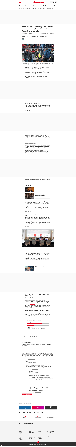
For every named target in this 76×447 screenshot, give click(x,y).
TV (43, 5)
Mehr (54, 5)
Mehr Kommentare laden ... (27, 394)
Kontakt (39, 433)
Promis (34, 5)
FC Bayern (20, 431)
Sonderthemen (40, 438)
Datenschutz (49, 430)
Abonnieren (39, 430)
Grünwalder (47, 298)
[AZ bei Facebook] (47, 438)
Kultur (50, 5)
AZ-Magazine (39, 437)
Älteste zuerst (31, 347)
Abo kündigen (49, 432)
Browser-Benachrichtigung (32, 432)
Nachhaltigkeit (21, 439)
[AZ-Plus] (20, 2)
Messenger (30, 430)
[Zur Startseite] (38, 3)
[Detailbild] (52, 45)
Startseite (20, 8)
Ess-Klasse (30, 433)
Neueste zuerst (25, 347)
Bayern (26, 5)
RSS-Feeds (30, 431)
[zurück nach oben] (38, 442)
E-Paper (39, 432)
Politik (46, 5)
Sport (30, 5)
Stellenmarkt (30, 438)
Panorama (39, 5)
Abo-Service (39, 431)
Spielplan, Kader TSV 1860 (32, 437)
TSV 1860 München (27, 8)
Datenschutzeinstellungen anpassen (52, 433)
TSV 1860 (34, 109)
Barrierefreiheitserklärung (50, 431)
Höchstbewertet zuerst (37, 347)
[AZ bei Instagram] (51, 438)
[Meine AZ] (56, 2)
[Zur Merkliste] (53, 2)
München (21, 5)
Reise (20, 438)
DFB (43, 145)
